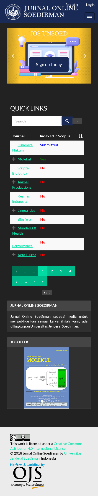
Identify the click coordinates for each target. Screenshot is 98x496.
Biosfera (24, 219)
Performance (22, 246)
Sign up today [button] (49, 64)
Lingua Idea (26, 210)
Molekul (24, 159)
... (26, 281)
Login (90, 5)
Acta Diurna (27, 254)
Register (72, 5)
